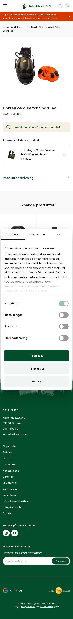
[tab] (36, 177)
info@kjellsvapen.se (15, 434)
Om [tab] (59, 234)
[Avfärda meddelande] (69, 16)
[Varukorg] (67, 6)
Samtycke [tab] (13, 234)
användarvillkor (46, 606)
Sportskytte (16, 27)
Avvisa (36, 381)
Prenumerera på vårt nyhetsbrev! (22, 552)
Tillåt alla (36, 356)
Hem (5, 27)
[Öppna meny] (4, 6)
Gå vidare (61, 561)
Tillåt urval (36, 368)
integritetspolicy (28, 606)
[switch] (64, 315)
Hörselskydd (31, 27)
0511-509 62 (10, 428)
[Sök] (60, 6)
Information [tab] (36, 234)
